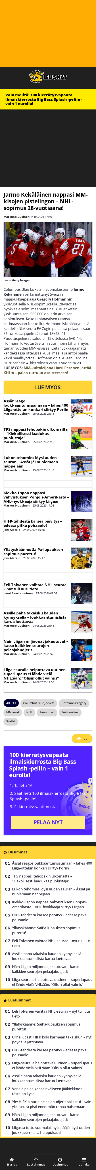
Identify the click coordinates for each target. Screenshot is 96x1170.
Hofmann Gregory (73, 703)
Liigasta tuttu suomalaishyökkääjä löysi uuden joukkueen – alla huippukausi (51, 1130)
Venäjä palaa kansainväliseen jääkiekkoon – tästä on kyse (48, 1091)
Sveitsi (10, 721)
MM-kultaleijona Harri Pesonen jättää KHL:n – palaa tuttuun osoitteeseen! (47, 370)
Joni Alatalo (12, 530)
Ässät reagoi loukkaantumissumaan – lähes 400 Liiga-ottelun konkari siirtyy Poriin (36, 405)
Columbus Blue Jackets (38, 703)
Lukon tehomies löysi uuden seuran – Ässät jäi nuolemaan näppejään (31, 461)
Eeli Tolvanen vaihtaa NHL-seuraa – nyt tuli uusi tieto (35, 586)
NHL (29, 712)
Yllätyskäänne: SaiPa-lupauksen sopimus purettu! (33, 551)
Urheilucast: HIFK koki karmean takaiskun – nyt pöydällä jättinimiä (52, 1039)
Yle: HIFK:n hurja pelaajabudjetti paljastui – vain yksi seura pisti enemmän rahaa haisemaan (51, 1104)
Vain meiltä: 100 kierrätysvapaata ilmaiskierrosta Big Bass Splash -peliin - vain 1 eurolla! (43, 99)
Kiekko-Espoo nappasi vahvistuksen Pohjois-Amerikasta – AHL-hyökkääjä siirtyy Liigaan (36, 497)
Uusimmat (17, 852)
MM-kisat (12, 712)
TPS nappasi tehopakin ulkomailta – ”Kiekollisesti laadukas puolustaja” (36, 433)
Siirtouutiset (70, 712)
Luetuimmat (19, 1000)
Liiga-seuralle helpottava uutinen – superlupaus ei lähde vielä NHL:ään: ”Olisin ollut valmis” (36, 673)
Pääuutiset (47, 712)
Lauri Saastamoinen (18, 593)
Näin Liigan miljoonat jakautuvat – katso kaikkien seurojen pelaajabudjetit (36, 645)
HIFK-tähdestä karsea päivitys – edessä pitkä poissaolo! (33, 523)
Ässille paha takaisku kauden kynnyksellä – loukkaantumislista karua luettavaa (35, 617)
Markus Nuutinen (17, 217)
